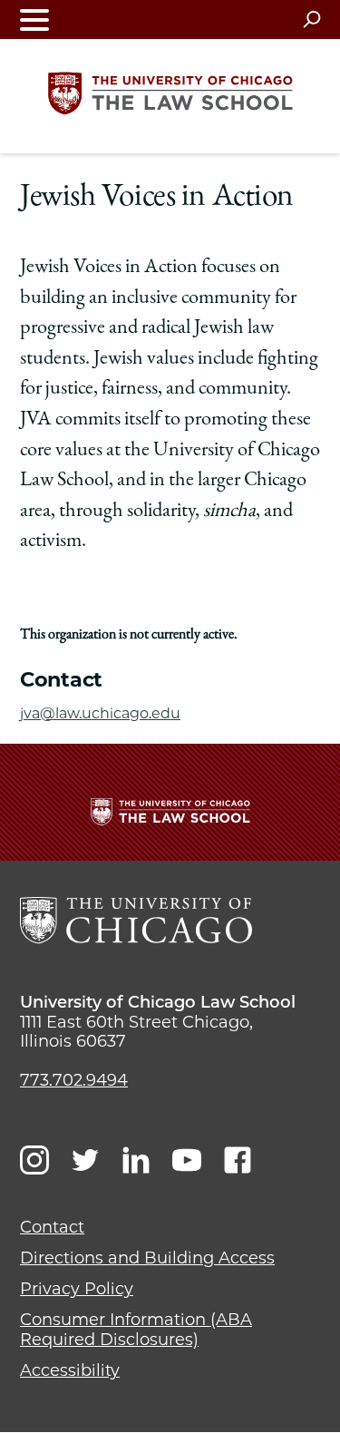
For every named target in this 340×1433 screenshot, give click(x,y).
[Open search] (311, 19)
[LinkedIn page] (136, 1160)
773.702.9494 (74, 1080)
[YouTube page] (186, 1160)
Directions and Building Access (147, 1258)
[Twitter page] (85, 1160)
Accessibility (70, 1370)
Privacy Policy (76, 1289)
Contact (52, 1227)
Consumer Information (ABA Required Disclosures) (136, 1330)
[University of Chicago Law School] (136, 920)
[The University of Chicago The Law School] (170, 93)
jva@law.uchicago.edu (100, 713)
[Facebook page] (237, 1160)
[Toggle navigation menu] (34, 19)
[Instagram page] (34, 1160)
